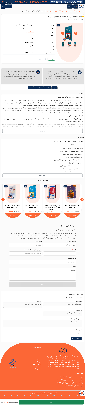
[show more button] (42, 131)
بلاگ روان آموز (37, 364)
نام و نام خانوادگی (71, 241)
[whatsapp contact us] (43, 397)
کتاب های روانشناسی (67, 11)
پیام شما (74, 266)
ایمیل (74, 249)
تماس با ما (38, 366)
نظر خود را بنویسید (76, 319)
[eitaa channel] (16, 397)
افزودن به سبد (72, 215)
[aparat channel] (52, 397)
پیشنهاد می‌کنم (76, 329)
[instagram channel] (74, 397)
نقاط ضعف (79, 310)
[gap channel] (2, 397)
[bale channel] (28, 397)
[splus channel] (22, 397)
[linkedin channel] (58, 397)
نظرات (30, 87)
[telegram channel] (66, 397)
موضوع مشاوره (71, 258)
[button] (63, 33)
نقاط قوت (39, 301)
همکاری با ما (37, 369)
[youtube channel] (35, 397)
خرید (51, 402)
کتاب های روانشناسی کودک (54, 11)
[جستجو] (3, 6)
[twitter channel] (82, 397)
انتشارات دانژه (30, 32)
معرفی (54, 87)
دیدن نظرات (51, 59)
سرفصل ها (47, 87)
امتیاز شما (79, 333)
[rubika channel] (9, 397)
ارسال (42, 284)
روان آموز (81, 11)
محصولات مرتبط (38, 87)
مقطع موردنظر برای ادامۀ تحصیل (33, 249)
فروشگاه (75, 11)
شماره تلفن (38, 241)
